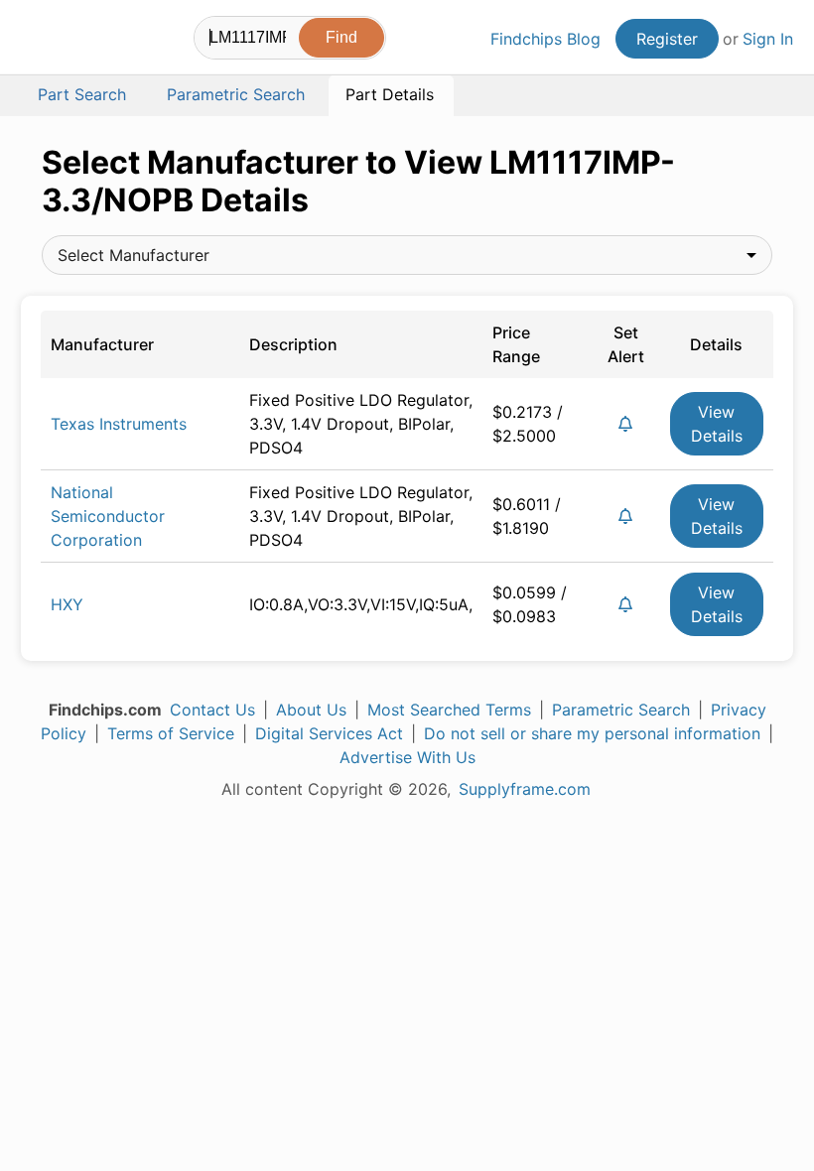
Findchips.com (38, 41)
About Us (311, 709)
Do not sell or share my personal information (592, 733)
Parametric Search (621, 709)
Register (667, 39)
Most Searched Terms (449, 709)
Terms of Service (170, 733)
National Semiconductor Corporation (108, 516)
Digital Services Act (329, 733)
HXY (67, 604)
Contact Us (212, 709)
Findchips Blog (545, 39)
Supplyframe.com (525, 789)
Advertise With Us (407, 757)
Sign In (768, 39)
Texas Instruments (119, 424)
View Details (717, 424)
